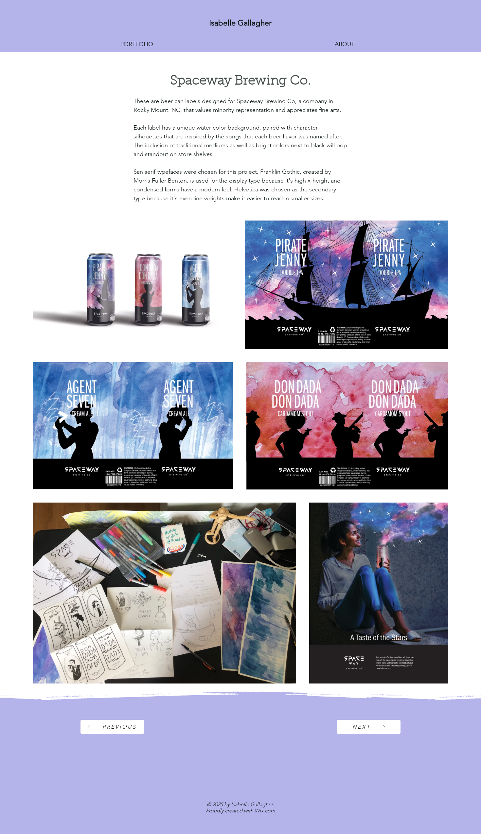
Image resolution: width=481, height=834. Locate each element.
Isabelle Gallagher (240, 22)
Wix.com (265, 810)
